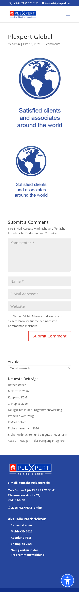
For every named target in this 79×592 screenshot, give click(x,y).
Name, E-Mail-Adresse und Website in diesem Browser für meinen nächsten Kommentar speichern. (35, 321)
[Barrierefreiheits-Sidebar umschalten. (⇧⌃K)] (67, 580)
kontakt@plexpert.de (34, 483)
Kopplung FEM (17, 397)
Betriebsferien (17, 385)
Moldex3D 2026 (18, 391)
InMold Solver (17, 422)
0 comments (52, 44)
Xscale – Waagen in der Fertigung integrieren (37, 440)
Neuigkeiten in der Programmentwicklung (35, 410)
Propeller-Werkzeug (21, 416)
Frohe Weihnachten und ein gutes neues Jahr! (37, 434)
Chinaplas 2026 (18, 403)
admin (16, 44)
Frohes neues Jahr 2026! (24, 428)
